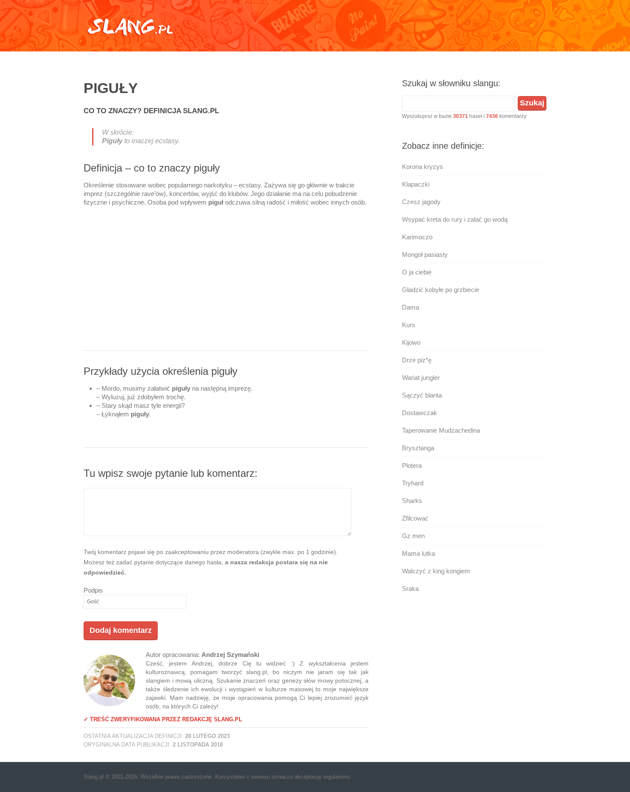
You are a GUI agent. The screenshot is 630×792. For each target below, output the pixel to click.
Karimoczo (417, 237)
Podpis (93, 590)
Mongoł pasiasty (425, 254)
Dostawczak (419, 412)
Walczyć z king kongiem (436, 571)
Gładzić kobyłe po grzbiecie (440, 289)
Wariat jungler (421, 377)
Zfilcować (415, 518)
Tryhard (412, 483)
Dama (410, 307)
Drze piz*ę (417, 360)
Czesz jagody (421, 201)
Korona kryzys (422, 166)
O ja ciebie (417, 272)
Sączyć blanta (422, 395)
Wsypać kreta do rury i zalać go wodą (454, 219)
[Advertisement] (226, 282)
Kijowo (411, 342)
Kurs (408, 324)
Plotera (412, 465)
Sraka (410, 588)
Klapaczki (415, 184)
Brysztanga (418, 448)
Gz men (413, 535)
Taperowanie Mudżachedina (441, 430)
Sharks (412, 500)
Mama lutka (418, 553)
